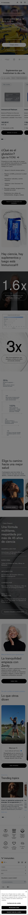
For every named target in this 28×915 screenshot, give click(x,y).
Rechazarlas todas (14, 907)
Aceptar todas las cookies (14, 912)
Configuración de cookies (14, 903)
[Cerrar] (26, 891)
